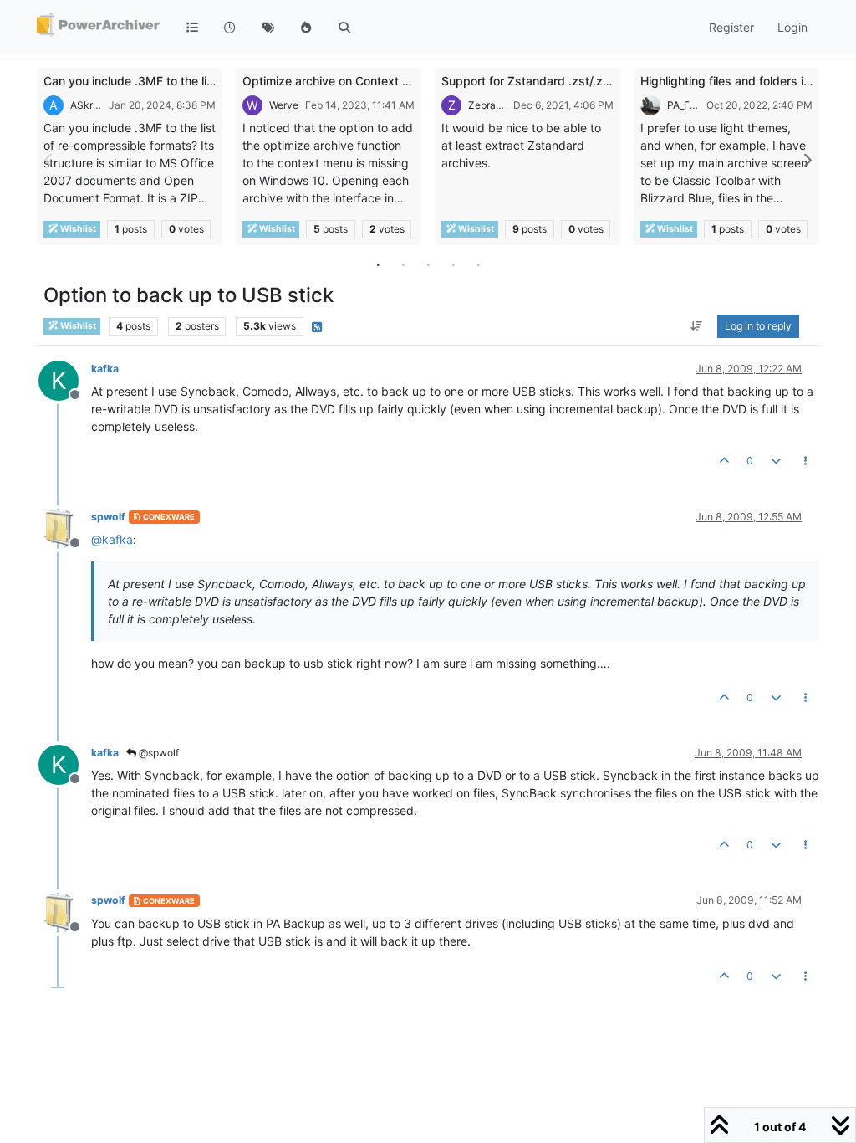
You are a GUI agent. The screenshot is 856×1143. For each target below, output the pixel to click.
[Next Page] (806, 160)
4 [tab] (453, 264)
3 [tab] (428, 264)
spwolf (108, 516)
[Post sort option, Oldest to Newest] (697, 326)
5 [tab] (478, 264)
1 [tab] (377, 264)
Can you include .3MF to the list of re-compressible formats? (210, 81)
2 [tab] (403, 264)
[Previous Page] (49, 160)
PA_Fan (683, 105)
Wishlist (77, 228)
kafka (105, 368)
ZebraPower (487, 105)
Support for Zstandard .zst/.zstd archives (556, 81)
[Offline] (64, 527)
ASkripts (86, 105)
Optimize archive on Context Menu (337, 81)
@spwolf (157, 752)
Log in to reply (758, 326)
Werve (283, 105)
